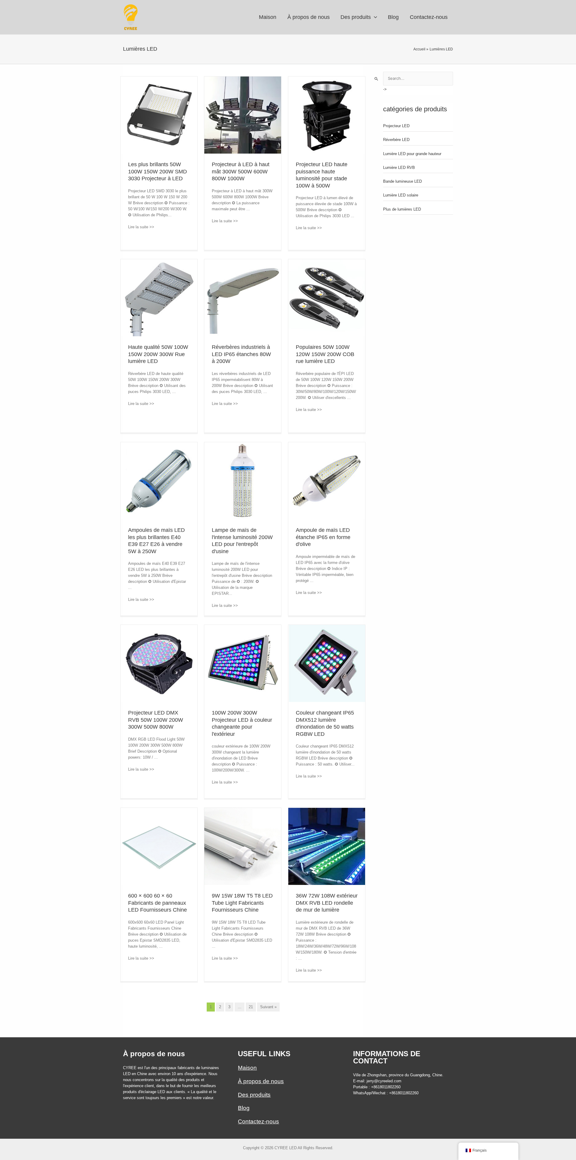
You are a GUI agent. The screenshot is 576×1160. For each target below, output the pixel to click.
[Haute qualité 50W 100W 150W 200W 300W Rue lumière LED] (159, 297)
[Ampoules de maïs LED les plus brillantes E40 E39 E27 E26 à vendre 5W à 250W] (159, 480)
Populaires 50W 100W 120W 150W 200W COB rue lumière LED (325, 354)
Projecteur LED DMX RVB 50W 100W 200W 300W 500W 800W (155, 720)
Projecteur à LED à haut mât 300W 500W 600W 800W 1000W (240, 171)
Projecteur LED (396, 126)
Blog (244, 1108)
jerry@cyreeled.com (384, 1081)
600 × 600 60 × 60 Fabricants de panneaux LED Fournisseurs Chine (157, 903)
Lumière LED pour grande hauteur (412, 153)
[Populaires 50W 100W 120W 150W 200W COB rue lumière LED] (326, 297)
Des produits (254, 1095)
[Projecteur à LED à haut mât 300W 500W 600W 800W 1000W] (242, 114)
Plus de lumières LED (402, 209)
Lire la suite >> (143, 227)
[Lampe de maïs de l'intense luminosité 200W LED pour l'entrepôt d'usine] (242, 480)
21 (251, 1007)
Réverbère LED (396, 139)
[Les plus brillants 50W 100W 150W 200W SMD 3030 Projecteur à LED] (159, 114)
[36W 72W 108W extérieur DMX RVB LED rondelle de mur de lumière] (326, 846)
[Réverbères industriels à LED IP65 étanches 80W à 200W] (242, 297)
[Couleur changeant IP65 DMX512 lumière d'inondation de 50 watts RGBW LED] (326, 663)
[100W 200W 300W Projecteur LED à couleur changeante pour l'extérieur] (242, 663)
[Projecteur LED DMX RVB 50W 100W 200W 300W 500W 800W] (159, 663)
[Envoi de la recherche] (376, 79)
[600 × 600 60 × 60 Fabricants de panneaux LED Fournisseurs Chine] (159, 846)
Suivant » (268, 1007)
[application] (374, 17)
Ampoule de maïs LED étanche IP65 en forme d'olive (323, 537)
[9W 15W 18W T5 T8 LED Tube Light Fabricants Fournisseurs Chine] (242, 846)
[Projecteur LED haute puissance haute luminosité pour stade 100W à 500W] (326, 114)
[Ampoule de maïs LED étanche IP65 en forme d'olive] (326, 480)
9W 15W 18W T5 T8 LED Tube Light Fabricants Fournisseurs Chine (242, 903)
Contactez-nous (258, 1121)
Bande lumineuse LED (402, 181)
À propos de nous (261, 1081)
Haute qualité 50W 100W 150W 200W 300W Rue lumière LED (158, 354)
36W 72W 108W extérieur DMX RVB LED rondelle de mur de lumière (327, 903)
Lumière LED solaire (400, 195)
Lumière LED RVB (399, 167)
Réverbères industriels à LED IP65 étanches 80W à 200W (241, 354)
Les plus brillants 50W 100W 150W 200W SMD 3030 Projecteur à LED (157, 171)
